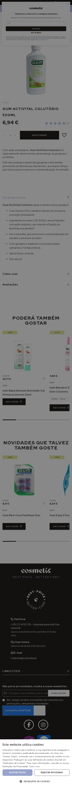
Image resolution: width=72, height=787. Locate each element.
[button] (36, 781)
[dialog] (36, 763)
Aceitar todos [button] (17, 772)
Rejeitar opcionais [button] (52, 772)
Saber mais (34, 766)
